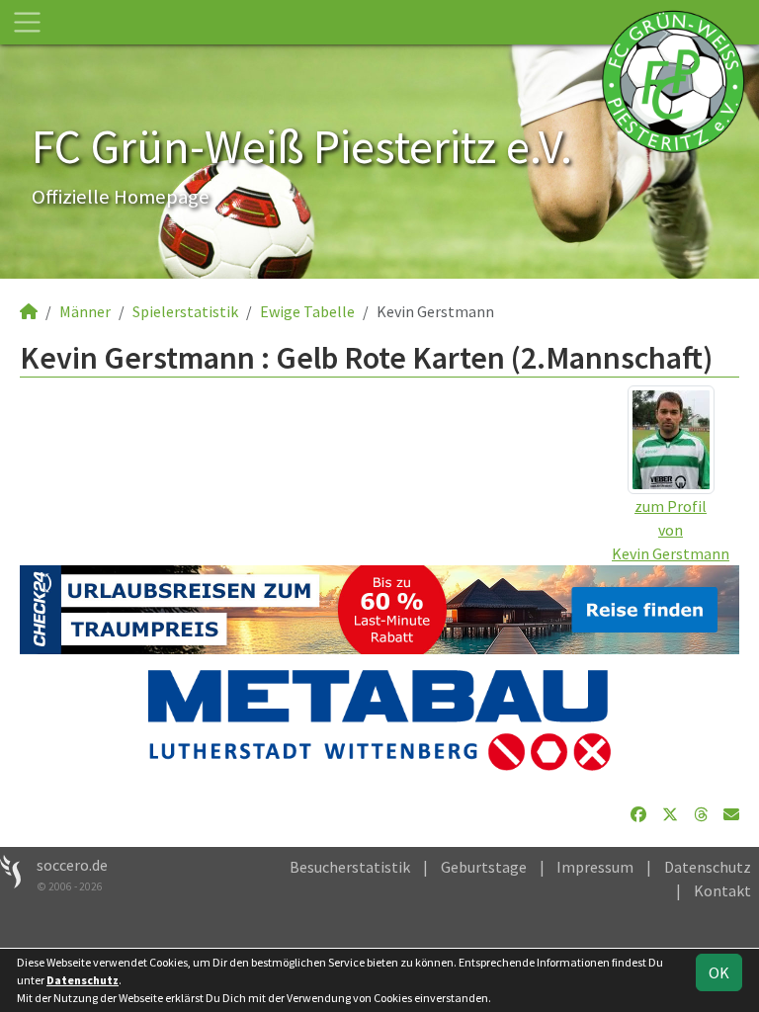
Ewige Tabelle (307, 311)
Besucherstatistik (350, 867)
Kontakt (722, 890)
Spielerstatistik (185, 311)
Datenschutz (707, 867)
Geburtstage (484, 867)
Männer (85, 311)
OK (719, 972)
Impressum (594, 867)
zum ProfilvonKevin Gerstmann (670, 529)
